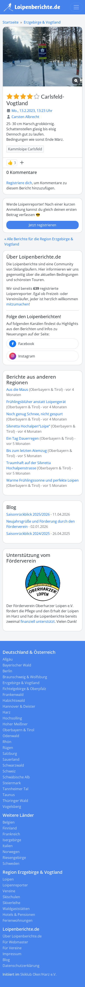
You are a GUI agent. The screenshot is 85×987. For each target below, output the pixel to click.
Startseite (11, 22)
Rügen (8, 747)
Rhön (7, 741)
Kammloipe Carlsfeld (25, 149)
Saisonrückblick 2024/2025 (28, 533)
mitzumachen (17, 304)
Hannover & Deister (19, 706)
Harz (6, 712)
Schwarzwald (13, 765)
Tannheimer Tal (15, 788)
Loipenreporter (15, 885)
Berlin (7, 671)
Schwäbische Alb (16, 777)
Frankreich (11, 834)
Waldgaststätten (16, 908)
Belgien (9, 822)
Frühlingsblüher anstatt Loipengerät (36, 401)
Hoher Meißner (15, 724)
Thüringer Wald (15, 800)
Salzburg (10, 753)
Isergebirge (12, 840)
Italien (8, 845)
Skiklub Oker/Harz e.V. (38, 974)
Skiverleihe (11, 902)
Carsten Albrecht (25, 116)
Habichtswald (14, 700)
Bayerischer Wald (17, 665)
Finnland (10, 828)
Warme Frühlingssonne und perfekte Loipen (42, 480)
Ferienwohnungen (17, 920)
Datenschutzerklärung (21, 965)
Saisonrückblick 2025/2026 (28, 514)
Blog (11, 507)
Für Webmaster (15, 942)
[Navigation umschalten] (76, 7)
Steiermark (12, 783)
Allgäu (8, 659)
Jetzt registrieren (42, 225)
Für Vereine (12, 948)
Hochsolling (12, 718)
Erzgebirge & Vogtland (42, 22)
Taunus (9, 794)
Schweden (11, 863)
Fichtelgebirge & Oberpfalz (24, 688)
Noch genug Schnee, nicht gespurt (34, 414)
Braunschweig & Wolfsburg (25, 677)
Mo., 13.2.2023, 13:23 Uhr (32, 110)
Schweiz (9, 771)
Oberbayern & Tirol (18, 730)
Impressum (12, 953)
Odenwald (11, 735)
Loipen (8, 879)
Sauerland (11, 759)
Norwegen (11, 851)
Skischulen (11, 896)
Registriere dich (19, 182)
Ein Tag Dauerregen (23, 438)
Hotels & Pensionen (19, 914)
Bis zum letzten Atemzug (26, 450)
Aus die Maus (17, 389)
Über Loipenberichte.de (22, 936)
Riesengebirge (14, 857)
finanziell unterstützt (37, 621)
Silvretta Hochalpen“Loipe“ (28, 426)
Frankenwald (13, 694)
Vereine (9, 891)
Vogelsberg (12, 806)
